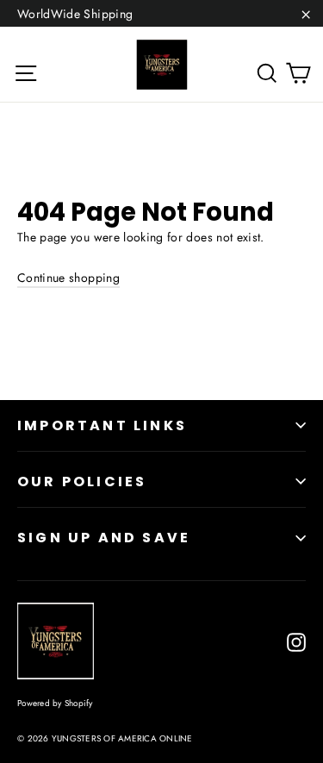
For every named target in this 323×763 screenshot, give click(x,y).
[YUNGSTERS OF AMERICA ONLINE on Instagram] (296, 641)
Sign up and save (103, 537)
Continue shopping (68, 277)
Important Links (102, 425)
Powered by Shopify (55, 703)
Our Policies (81, 481)
